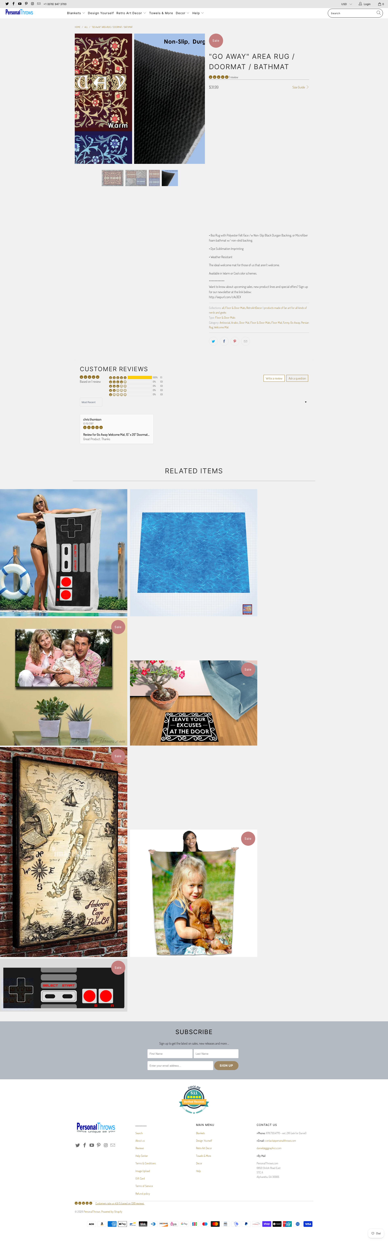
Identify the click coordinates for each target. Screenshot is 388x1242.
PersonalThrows (92, 1211)
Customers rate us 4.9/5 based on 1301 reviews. (119, 1203)
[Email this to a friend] (245, 341)
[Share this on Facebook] (224, 341)
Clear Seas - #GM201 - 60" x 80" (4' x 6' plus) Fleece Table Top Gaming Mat (193, 553)
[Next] (198, 99)
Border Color (217, 176)
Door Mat (244, 322)
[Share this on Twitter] (213, 341)
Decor (181, 13)
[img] (116, 427)
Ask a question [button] (297, 378)
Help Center (141, 1155)
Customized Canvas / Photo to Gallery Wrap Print (63, 682)
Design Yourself (101, 13)
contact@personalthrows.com (280, 1140)
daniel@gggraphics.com (269, 1148)
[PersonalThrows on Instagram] (32, 4)
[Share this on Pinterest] (234, 341)
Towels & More (161, 13)
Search (139, 1133)
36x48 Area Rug (264, 129)
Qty (211, 194)
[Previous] (82, 99)
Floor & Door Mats (235, 307)
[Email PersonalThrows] (38, 4)
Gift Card (140, 1178)
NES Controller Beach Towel (63, 553)
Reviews (139, 1148)
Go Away (295, 322)
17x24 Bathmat (219, 129)
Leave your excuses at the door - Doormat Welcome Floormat (193, 702)
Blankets (74, 13)
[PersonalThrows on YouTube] (19, 4)
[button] (218, 77)
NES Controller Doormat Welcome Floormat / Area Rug (63, 985)
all (223, 307)
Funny (286, 322)
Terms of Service (144, 1186)
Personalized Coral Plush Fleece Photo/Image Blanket (193, 893)
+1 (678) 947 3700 (54, 4)
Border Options (218, 141)
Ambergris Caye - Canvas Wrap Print (63, 852)
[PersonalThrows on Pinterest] (26, 4)
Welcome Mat (221, 327)
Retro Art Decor (129, 13)
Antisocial (225, 322)
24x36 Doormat (241, 129)
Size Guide (299, 87)
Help (196, 13)
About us (140, 1140)
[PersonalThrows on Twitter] (7, 4)
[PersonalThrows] (33, 12)
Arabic (234, 322)
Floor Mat (276, 322)
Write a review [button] (274, 378)
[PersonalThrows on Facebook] (13, 4)
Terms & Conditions (145, 1163)
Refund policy (142, 1193)
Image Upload (142, 1171)
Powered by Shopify (111, 1211)
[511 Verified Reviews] (194, 1116)
